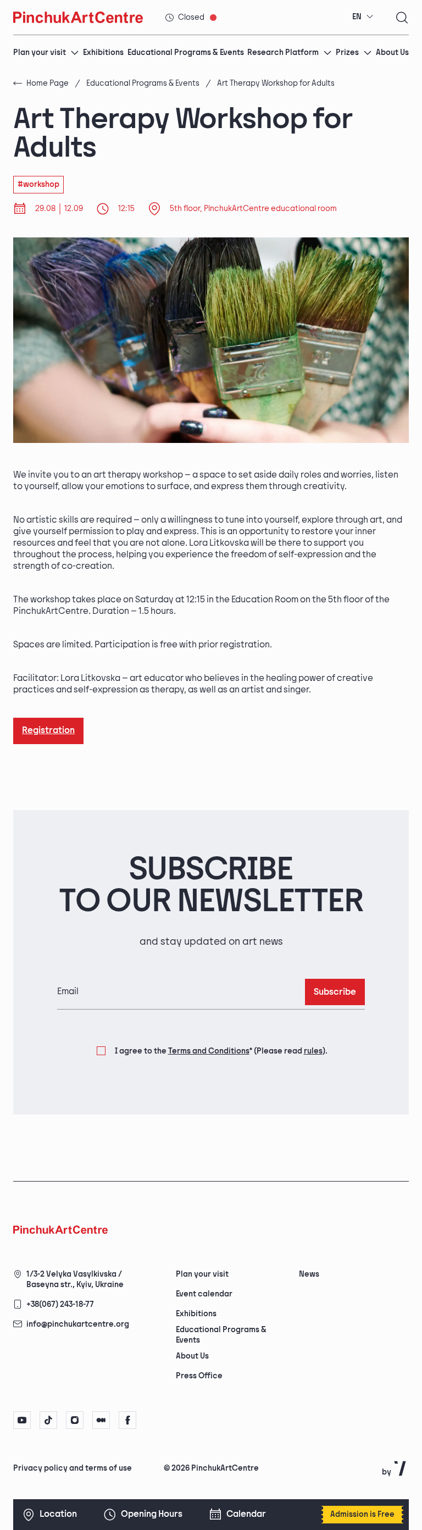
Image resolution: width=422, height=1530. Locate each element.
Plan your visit (39, 52)
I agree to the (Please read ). (221, 1051)
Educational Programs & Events (185, 52)
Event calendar (204, 1294)
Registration (48, 730)
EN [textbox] (357, 16)
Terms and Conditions (208, 1051)
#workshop (38, 184)
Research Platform (283, 52)
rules (313, 1051)
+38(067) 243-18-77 (60, 1304)
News (309, 1274)
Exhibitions (103, 52)
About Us (392, 52)
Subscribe (335, 992)
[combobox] (363, 17)
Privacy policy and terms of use (72, 1468)
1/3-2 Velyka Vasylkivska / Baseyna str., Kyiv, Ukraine (75, 1279)
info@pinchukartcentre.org (77, 1324)
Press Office (199, 1376)
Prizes (347, 52)
